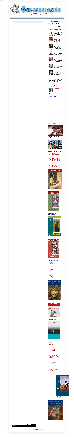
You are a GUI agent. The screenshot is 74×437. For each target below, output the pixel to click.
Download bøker (51, 358)
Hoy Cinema (51, 269)
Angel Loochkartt (51, 345)
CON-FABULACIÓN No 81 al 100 (54, 161)
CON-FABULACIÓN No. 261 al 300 (54, 155)
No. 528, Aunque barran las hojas (54, 83)
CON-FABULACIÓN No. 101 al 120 (54, 160)
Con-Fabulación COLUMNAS (53, 356)
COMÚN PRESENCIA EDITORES (54, 355)
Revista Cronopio (51, 371)
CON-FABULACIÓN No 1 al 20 (53, 166)
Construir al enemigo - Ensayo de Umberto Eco (57, 57)
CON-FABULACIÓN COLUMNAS (54, 153)
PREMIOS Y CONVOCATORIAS (54, 369)
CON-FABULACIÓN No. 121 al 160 (54, 159)
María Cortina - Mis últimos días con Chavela (58, 37)
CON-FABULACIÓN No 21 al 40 (54, 165)
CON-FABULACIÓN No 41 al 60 (54, 164)
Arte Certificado (51, 348)
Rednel (50, 275)
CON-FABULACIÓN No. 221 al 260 (54, 157)
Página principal (59, 18)
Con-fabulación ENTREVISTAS (54, 357)
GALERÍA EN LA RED (51, 18)
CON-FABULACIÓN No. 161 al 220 (54, 158)
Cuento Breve (51, 263)
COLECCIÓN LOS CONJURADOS (39, 18)
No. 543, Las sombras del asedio (54, 77)
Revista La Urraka (52, 276)
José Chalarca (51, 364)
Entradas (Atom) (18, 25)
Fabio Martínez (51, 267)
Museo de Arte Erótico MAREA (53, 365)
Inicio (28, 24)
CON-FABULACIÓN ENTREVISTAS (54, 154)
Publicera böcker (51, 370)
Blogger (42, 429)
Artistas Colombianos (52, 350)
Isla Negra (50, 270)
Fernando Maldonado (52, 362)
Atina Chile (50, 262)
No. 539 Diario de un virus (53, 31)
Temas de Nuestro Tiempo (53, 277)
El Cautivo (50, 264)
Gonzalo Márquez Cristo (52, 363)
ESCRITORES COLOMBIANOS (26, 18)
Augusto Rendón (51, 351)
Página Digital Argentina (52, 274)
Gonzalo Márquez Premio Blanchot (54, 268)
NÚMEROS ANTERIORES (15, 18)
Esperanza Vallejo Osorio (53, 361)
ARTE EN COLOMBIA (52, 349)
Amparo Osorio (51, 344)
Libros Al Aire (51, 271)
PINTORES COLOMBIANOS (53, 368)
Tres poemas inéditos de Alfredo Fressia (57, 64)
